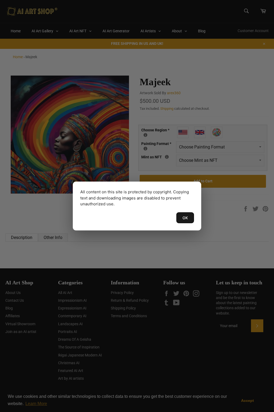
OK (185, 217)
